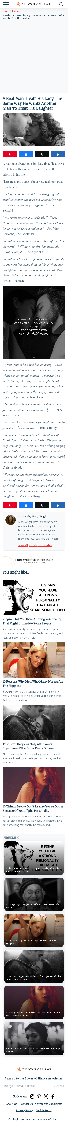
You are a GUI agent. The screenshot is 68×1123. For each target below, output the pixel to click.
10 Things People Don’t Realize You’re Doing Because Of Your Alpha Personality (33, 808)
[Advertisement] (34, 57)
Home (6, 11)
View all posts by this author (35, 545)
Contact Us (26, 1104)
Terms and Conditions (48, 1104)
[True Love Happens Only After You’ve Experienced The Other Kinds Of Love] (34, 722)
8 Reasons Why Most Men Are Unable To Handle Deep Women (33, 1050)
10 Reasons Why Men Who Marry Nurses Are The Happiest (33, 683)
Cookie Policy (44, 1110)
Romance (16, 11)
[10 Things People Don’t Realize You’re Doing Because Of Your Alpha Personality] (34, 785)
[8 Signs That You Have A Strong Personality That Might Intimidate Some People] (34, 597)
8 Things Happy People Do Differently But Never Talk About (32, 906)
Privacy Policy (24, 1110)
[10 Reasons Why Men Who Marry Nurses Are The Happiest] (34, 660)
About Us (11, 1104)
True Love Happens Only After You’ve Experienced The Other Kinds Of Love (28, 746)
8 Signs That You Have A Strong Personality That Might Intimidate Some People (32, 621)
